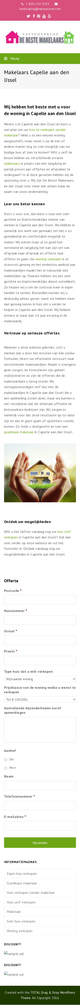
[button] (40, 58)
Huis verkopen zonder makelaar (31, 892)
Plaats (10, 651)
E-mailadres (15, 816)
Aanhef (10, 750)
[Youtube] (44, 16)
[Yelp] (49, 16)
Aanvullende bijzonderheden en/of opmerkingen (32, 710)
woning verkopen (48, 259)
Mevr (12, 768)
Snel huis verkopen (21, 921)
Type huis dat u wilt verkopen (28, 671)
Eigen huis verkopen (22, 873)
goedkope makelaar (19, 432)
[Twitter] (29, 16)
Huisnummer (15, 611)
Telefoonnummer (19, 796)
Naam (9, 776)
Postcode (13, 590)
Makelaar (14, 911)
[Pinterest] (38, 16)
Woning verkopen (20, 931)
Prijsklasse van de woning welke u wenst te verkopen (40, 689)
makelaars (12, 163)
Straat (10, 631)
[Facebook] (34, 16)
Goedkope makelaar (22, 883)
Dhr (11, 759)
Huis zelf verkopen (21, 902)
